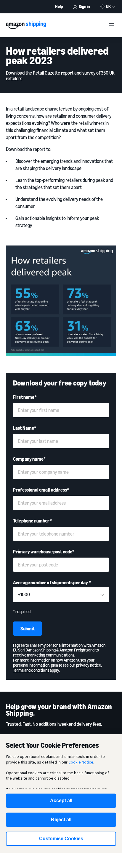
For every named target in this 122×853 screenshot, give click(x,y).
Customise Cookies (61, 838)
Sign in (84, 6)
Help (59, 6)
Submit (27, 629)
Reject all (61, 819)
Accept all (61, 800)
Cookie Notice (80, 762)
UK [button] (108, 6)
